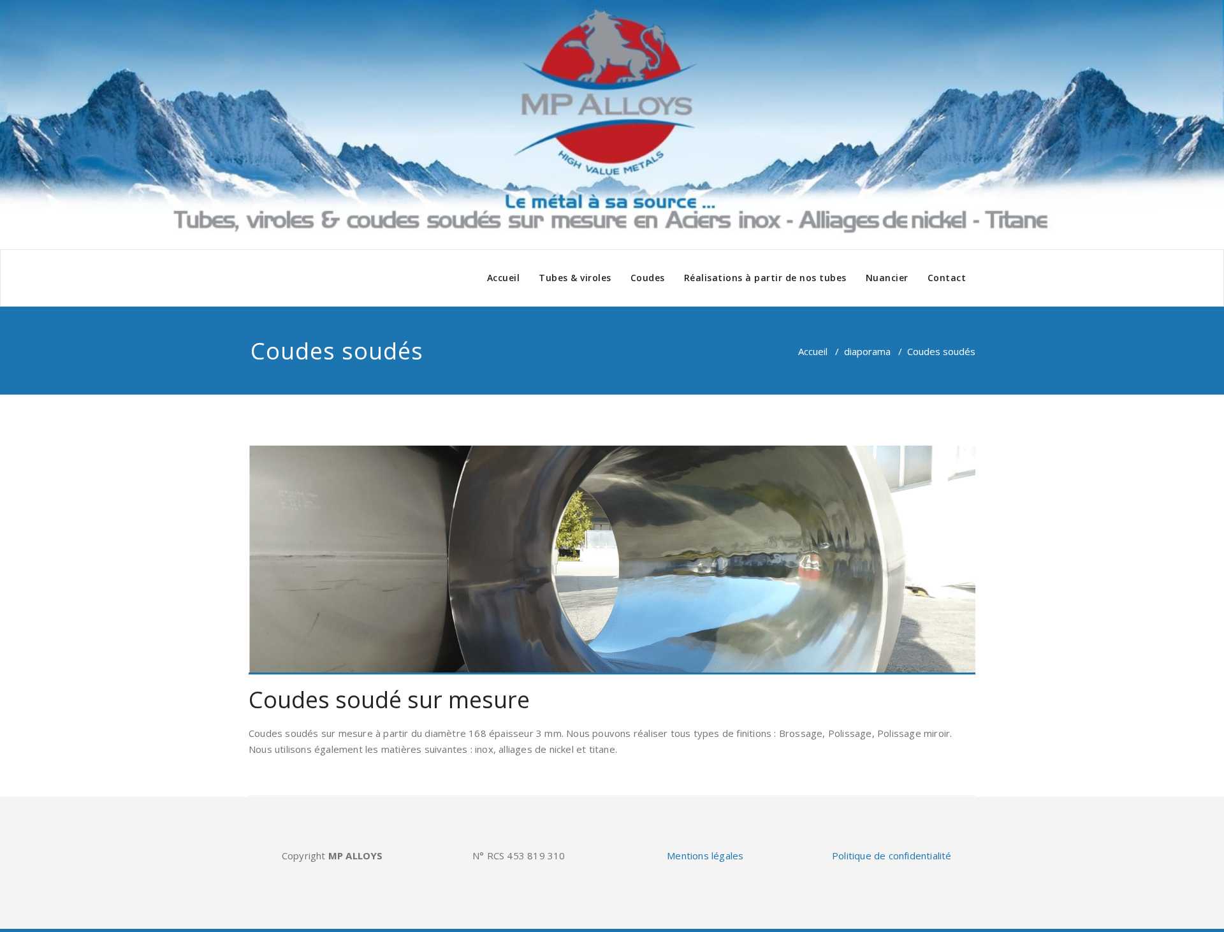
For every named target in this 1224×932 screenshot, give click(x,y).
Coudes (647, 278)
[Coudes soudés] (612, 560)
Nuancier (887, 278)
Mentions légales (705, 855)
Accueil (503, 278)
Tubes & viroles (575, 278)
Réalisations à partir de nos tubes (765, 278)
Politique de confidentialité (892, 855)
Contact (947, 278)
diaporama (867, 351)
